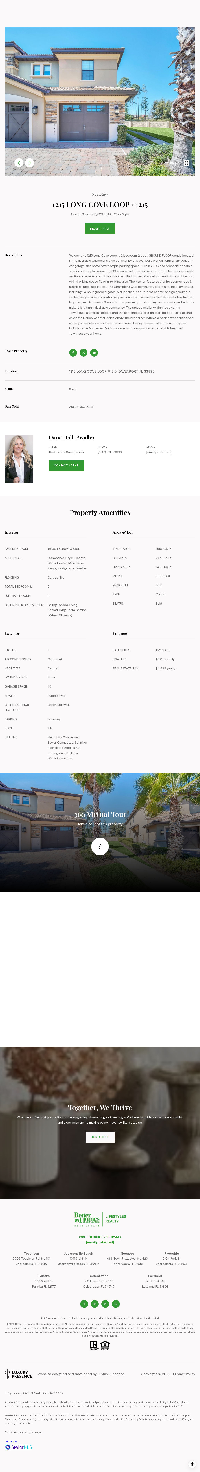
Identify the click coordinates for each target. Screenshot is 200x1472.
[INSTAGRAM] (95, 1304)
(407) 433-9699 (110, 452)
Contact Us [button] (100, 1137)
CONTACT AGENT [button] (66, 465)
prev (18, 162)
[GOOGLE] (116, 1304)
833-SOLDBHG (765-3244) (100, 1237)
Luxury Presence (111, 1374)
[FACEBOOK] (84, 1304)
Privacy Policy (184, 1374)
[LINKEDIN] (105, 1304)
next (29, 162)
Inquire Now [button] (100, 229)
